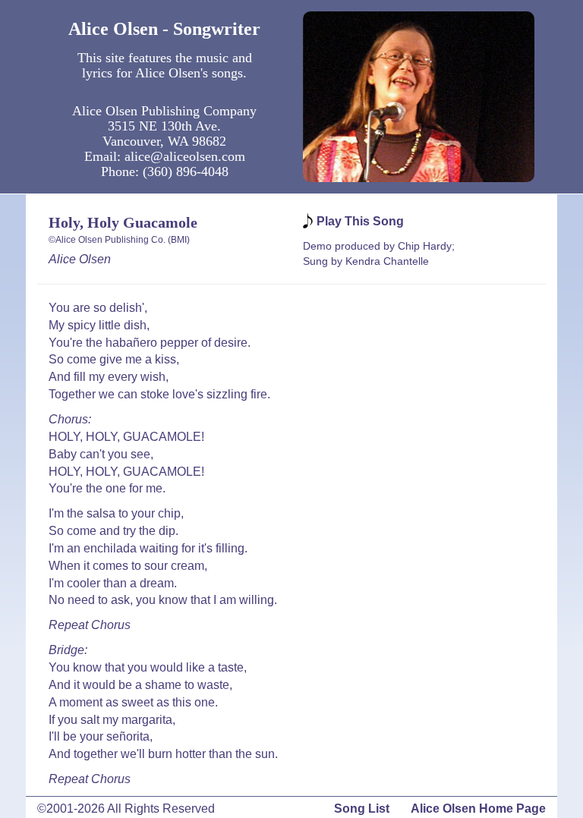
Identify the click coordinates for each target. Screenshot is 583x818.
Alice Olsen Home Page (478, 808)
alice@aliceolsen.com (184, 156)
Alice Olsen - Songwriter (164, 29)
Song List (361, 808)
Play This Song (360, 221)
